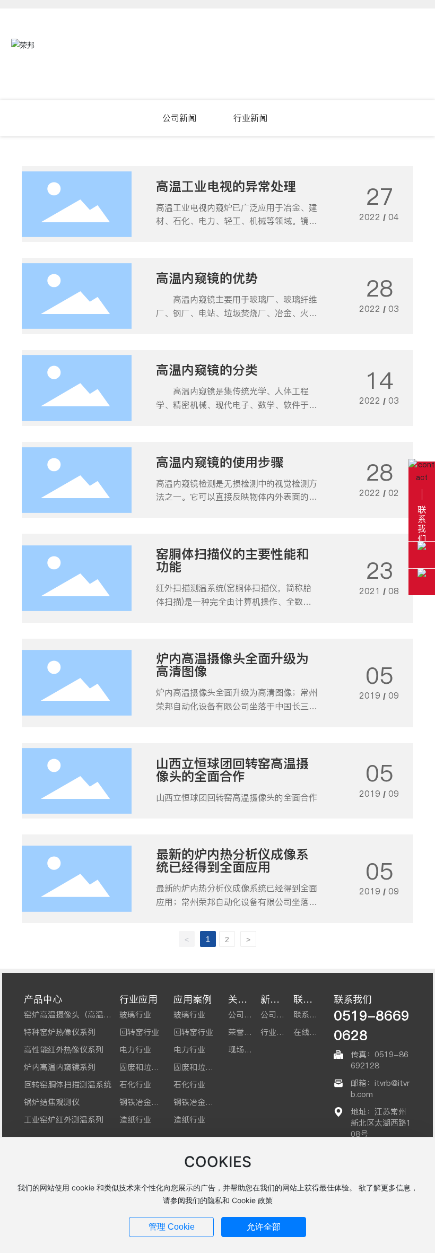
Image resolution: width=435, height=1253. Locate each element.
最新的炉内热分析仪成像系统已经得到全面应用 (232, 861)
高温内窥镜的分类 (207, 370)
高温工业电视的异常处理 (226, 186)
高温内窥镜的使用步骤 (219, 462)
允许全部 (264, 1226)
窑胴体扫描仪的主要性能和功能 (232, 560)
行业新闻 (250, 118)
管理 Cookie (172, 1226)
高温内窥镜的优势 (207, 278)
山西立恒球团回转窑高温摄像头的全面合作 (232, 770)
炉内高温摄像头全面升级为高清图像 (232, 665)
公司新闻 (179, 118)
